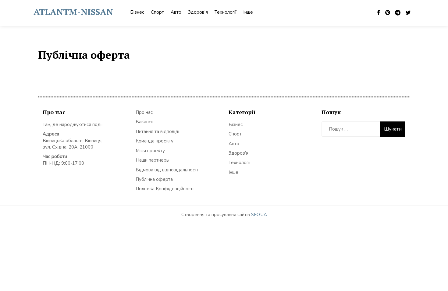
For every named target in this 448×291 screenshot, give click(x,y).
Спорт (157, 12)
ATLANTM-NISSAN (73, 11)
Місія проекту (150, 151)
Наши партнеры (152, 160)
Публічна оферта (154, 179)
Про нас (144, 112)
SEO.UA (259, 215)
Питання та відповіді (157, 131)
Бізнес (137, 12)
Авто (176, 12)
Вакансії (144, 122)
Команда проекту (154, 141)
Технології (225, 12)
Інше (248, 12)
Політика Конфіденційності (165, 189)
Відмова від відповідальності (167, 170)
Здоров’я (198, 12)
